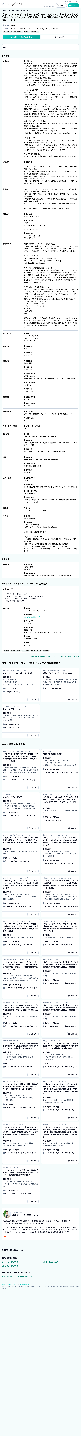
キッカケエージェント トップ (9, 1284)
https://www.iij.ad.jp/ (32, 617)
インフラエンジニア (9, 1266)
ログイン (62, 5)
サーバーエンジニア (9, 1262)
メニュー (3, 4)
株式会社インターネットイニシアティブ (15, 10)
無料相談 (72, 5)
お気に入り (51, 6)
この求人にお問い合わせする (21, 37)
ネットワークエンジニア (49, 1262)
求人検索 (46, 6)
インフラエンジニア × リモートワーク (15, 1276)
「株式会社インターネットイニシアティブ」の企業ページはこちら (53, 656)
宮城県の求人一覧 (24, 1284)
